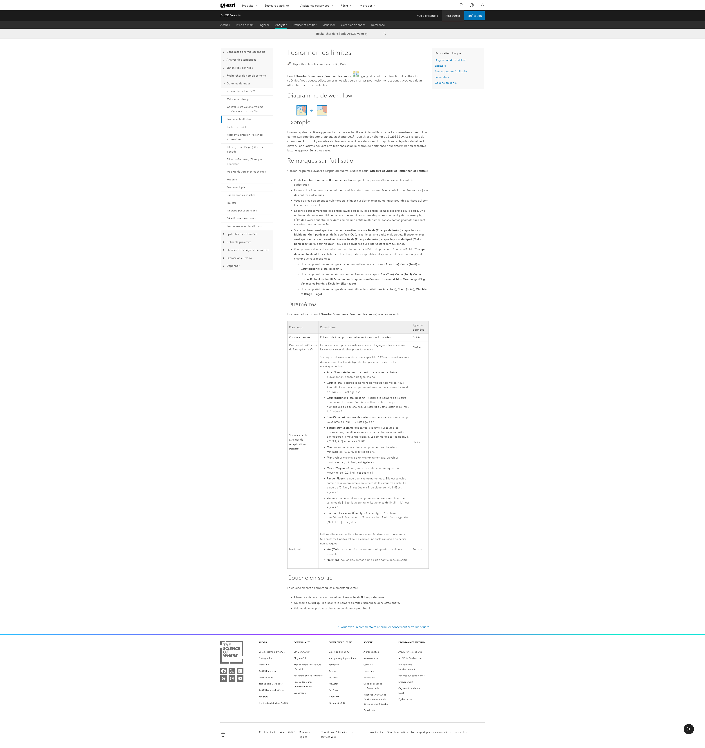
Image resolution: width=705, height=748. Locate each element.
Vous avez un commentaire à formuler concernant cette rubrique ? (385, 627)
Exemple (440, 65)
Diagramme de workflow (450, 60)
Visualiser (328, 25)
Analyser (281, 25)
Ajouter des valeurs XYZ (241, 91)
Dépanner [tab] (233, 265)
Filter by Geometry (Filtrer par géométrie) (244, 162)
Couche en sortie (446, 82)
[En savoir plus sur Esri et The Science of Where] (231, 653)
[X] (232, 671)
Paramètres (442, 77)
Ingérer (264, 25)
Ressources (452, 15)
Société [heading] (368, 642)
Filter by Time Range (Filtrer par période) (245, 149)
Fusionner (232, 179)
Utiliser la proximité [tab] (239, 242)
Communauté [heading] (302, 642)
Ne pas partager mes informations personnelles (439, 732)
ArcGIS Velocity (230, 15)
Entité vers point (236, 127)
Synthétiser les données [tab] (242, 234)
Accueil (225, 25)
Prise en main (245, 25)
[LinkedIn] (240, 671)
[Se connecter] (482, 5)
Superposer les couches (241, 195)
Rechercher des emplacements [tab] (247, 75)
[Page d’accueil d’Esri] (228, 5)
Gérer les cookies (397, 732)
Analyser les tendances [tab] (241, 59)
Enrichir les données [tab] (240, 67)
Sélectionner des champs (241, 218)
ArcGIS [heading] (263, 642)
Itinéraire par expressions (242, 210)
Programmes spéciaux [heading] (411, 642)
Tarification (474, 15)
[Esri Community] (223, 678)
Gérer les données (353, 25)
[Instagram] (232, 678)
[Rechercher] (461, 5)
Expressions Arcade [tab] (239, 258)
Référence (378, 25)
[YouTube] (240, 678)
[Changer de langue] (472, 5)
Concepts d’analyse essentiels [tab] (246, 51)
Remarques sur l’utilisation (451, 71)
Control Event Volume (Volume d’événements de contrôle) (245, 109)
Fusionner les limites (239, 119)
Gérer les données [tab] (238, 83)
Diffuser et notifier (304, 25)
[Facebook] (223, 671)
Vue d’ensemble (427, 15)
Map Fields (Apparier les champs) (246, 171)
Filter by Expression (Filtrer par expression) (245, 137)
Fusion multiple (236, 187)
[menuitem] (273, 652)
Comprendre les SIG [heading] (340, 642)
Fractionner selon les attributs (244, 226)
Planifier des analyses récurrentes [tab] (248, 250)
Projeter (231, 202)
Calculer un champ (238, 99)
